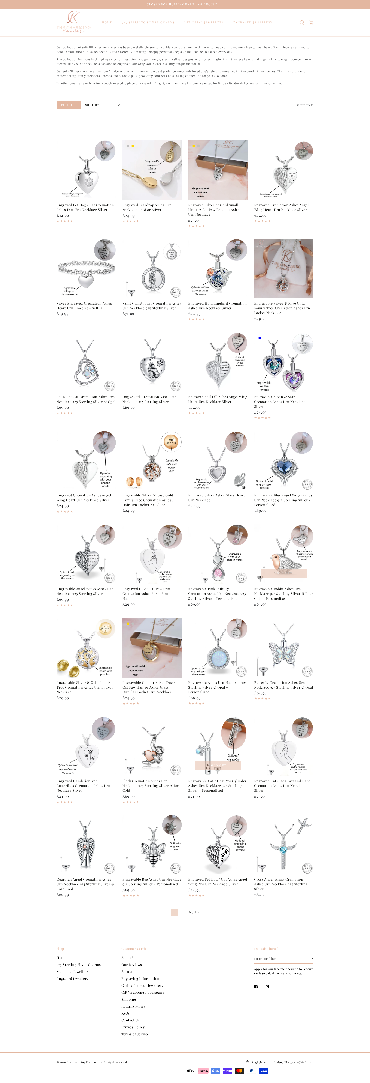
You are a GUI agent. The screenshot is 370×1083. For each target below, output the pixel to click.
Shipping (128, 999)
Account (128, 971)
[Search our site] (302, 22)
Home (61, 957)
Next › (194, 912)
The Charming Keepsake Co (84, 1062)
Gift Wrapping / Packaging (142, 992)
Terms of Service (135, 1034)
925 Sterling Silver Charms (79, 964)
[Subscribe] (312, 958)
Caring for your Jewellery (142, 985)
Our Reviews (131, 964)
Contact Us (130, 1020)
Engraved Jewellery (72, 978)
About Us (128, 957)
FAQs (125, 1013)
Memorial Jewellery (73, 971)
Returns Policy (133, 1006)
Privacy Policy (133, 1027)
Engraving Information (140, 978)
